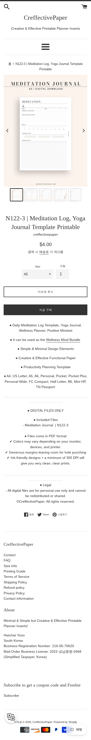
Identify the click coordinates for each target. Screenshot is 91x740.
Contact (10, 555)
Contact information (19, 598)
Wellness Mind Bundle (63, 340)
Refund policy (14, 587)
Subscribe (11, 695)
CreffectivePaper (45, 17)
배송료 (44, 252)
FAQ (7, 560)
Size (37, 266)
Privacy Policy (14, 593)
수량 (62, 266)
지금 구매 (45, 309)
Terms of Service (16, 577)
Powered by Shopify (65, 722)
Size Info (10, 566)
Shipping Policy (15, 582)
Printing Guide (14, 571)
